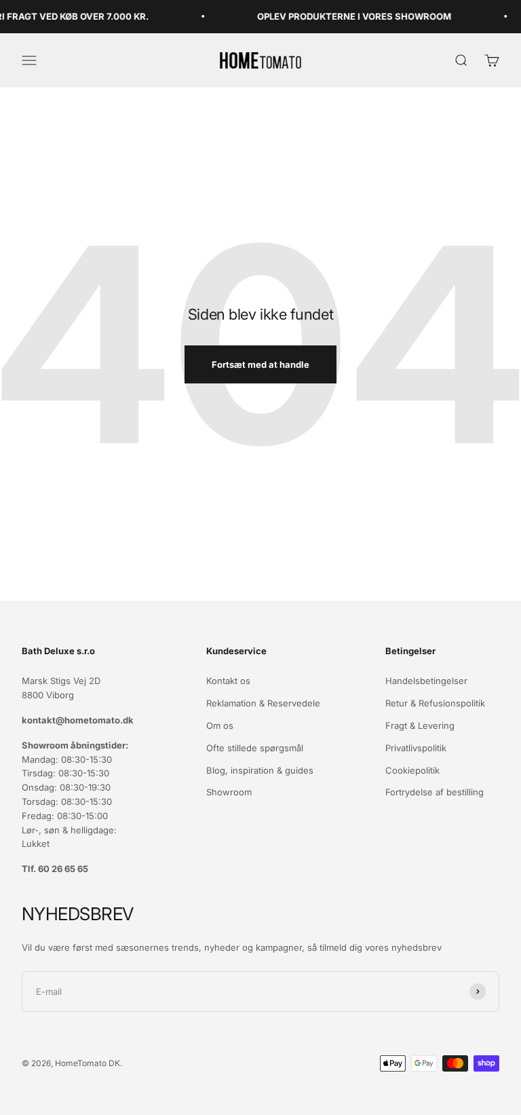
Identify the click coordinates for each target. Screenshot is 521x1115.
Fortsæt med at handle (260, 364)
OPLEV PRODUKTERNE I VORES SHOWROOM (347, 16)
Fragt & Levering (420, 725)
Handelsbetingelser (426, 680)
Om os (219, 725)
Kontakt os (228, 680)
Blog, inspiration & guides (259, 770)
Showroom (229, 792)
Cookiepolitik (412, 770)
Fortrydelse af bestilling (434, 792)
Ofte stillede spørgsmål (254, 747)
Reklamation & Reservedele (263, 703)
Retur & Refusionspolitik (435, 703)
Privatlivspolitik (415, 747)
